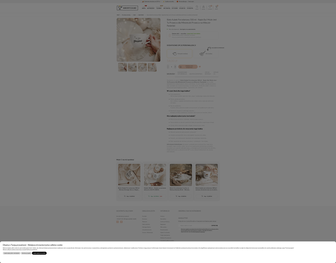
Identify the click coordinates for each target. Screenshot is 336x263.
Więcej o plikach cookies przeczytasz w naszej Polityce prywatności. (20, 249)
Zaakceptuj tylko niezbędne (11, 253)
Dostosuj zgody (26, 253)
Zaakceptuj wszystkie (39, 253)
